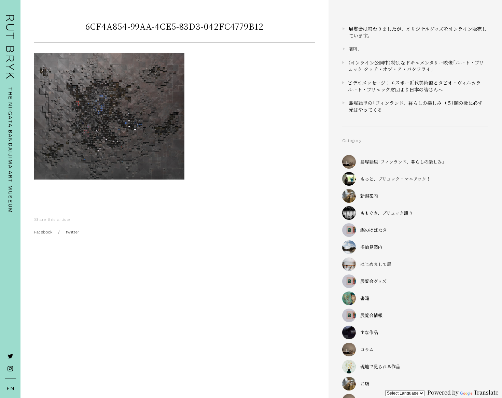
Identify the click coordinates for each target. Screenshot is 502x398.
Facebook (43, 232)
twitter (73, 232)
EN (10, 388)
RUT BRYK (10, 47)
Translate (486, 392)
